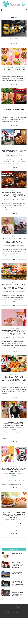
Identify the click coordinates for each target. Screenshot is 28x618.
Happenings (14, 106)
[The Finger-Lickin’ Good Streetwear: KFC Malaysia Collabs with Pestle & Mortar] (14, 409)
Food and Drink (10, 67)
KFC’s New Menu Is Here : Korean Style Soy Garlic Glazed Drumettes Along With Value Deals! (14, 195)
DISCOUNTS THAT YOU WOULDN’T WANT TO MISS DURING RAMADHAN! (14, 28)
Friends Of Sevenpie (9, 72)
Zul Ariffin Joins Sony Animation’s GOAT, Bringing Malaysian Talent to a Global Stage (19, 584)
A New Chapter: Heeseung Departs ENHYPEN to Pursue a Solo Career (18, 565)
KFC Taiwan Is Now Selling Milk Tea (14, 109)
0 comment (15, 41)
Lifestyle (23, 67)
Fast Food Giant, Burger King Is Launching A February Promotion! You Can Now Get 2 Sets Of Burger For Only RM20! (14, 287)
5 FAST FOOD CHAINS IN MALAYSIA (14, 69)
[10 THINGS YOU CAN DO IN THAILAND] (5, 574)
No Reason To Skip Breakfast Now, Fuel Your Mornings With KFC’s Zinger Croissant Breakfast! (14, 515)
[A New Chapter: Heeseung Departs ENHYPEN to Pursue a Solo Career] (5, 565)
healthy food (17, 67)
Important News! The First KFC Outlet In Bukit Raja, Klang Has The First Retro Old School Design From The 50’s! (14, 241)
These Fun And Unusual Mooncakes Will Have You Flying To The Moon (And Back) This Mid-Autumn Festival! (14, 469)
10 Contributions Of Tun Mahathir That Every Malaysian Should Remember (19, 593)
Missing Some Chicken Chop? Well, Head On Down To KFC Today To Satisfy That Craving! (14, 152)
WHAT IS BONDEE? (17, 553)
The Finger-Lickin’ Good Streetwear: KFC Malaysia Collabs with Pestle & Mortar (14, 424)
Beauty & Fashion (6, 420)
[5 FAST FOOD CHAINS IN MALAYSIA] (14, 56)
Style (24, 420)
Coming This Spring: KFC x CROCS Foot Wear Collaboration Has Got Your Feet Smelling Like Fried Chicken (14, 332)
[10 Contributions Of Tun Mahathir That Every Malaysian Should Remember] (5, 593)
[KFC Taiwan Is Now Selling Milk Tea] (14, 96)
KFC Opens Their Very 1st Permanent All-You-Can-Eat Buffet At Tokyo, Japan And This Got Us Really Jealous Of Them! (14, 378)
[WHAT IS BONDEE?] (5, 556)
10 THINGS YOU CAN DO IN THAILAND (18, 573)
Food (4, 67)
